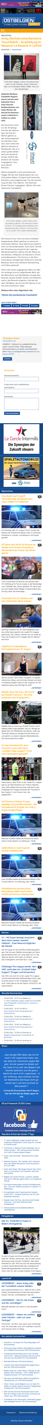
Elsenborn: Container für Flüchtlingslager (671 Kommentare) (22, 1343)
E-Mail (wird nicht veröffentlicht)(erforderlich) (16, 385)
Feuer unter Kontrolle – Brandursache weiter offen (21, 1157)
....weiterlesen (36, 540)
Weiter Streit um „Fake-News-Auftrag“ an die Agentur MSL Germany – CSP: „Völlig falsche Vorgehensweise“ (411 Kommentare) (22, 1373)
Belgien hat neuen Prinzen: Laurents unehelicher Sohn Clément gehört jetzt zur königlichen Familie (23, 1179)
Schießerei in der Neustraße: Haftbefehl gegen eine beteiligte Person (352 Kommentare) (22, 1400)
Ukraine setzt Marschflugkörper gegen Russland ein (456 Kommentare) (22, 1366)
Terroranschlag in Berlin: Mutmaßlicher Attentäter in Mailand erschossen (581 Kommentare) (22, 1349)
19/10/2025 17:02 (9, 341)
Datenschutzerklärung (28, 1412)
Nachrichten (6, 35)
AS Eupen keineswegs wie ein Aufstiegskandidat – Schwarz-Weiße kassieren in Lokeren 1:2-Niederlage (23, 1186)
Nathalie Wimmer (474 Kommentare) (18, 1361)
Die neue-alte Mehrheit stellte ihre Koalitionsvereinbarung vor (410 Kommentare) (22, 1379)
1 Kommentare (16, 50)
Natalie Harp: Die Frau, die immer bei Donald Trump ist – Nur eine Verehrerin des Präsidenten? (21, 1202)
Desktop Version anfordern (21, 1421)
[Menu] (3, 31)
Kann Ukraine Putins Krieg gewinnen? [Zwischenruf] (18, 1012)
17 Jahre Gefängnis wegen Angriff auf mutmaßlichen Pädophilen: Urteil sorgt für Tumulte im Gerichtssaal (22, 1003)
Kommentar (8, 396)
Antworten (7, 359)
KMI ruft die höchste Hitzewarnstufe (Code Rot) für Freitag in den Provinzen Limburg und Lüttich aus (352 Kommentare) (22, 1394)
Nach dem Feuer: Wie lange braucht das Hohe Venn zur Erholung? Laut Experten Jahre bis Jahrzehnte (22, 1171)
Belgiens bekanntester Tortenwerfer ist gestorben (19, 1036)
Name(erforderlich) (11, 375)
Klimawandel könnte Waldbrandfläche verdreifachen (19, 1209)
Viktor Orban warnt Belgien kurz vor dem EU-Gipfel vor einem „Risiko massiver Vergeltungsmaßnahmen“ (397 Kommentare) (22, 1386)
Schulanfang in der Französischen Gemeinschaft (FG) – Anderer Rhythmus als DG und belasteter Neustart (21, 1194)
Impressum (11, 1412)
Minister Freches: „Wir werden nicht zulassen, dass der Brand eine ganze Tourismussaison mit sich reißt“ (22, 1163)
